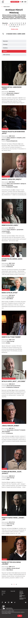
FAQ (2, 594)
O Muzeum (21, 591)
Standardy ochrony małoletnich (22, 598)
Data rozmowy (6, 54)
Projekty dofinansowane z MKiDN (22, 595)
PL (20, 2)
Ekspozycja (3, 591)
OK (19, 615)
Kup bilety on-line (15, 1)
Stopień (5, 51)
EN (22, 2)
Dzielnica (5, 48)
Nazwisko (5, 41)
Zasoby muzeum (7, 6)
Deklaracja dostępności (21, 593)
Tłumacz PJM (13, 591)
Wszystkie (5, 23)
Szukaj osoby (14, 29)
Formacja (5, 44)
